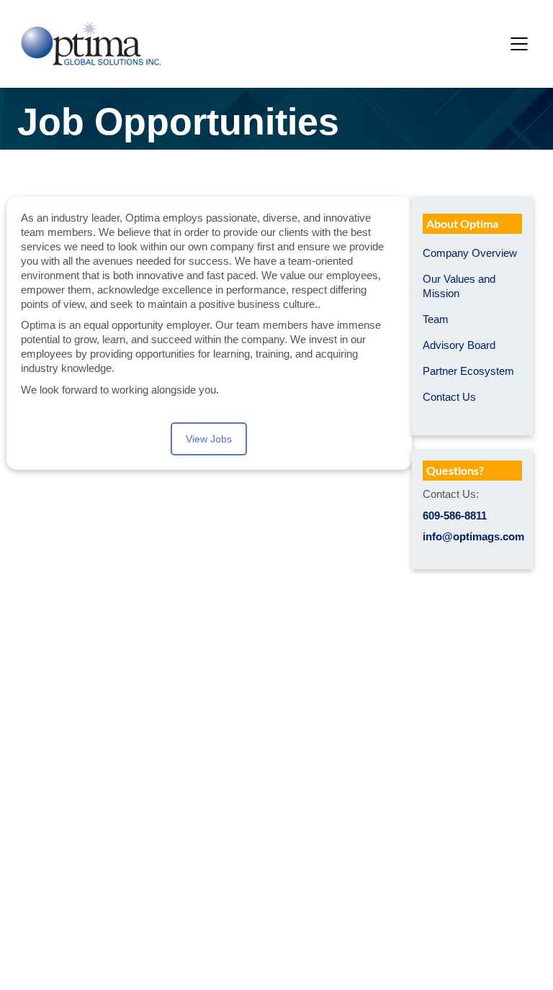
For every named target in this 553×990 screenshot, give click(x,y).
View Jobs (209, 439)
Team (436, 319)
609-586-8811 (455, 515)
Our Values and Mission (459, 286)
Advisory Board (459, 345)
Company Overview (470, 253)
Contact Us (449, 397)
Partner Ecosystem (468, 371)
